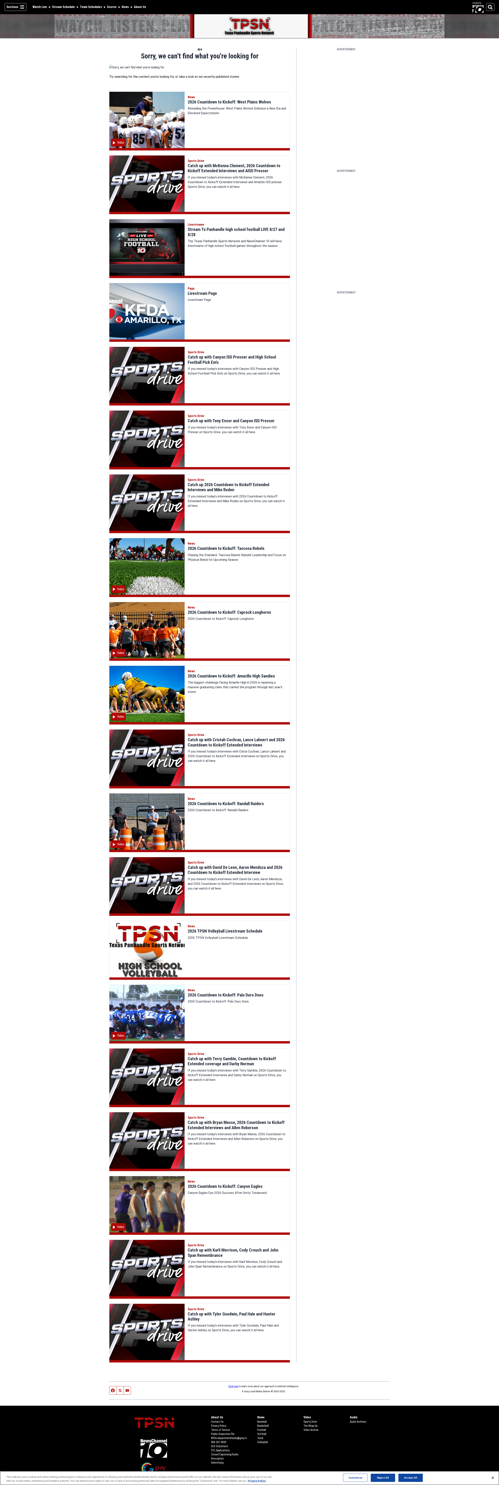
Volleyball (262, 1442)
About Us (140, 7)
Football (261, 1429)
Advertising (217, 1462)
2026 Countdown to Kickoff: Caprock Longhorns (229, 612)
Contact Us (217, 1421)
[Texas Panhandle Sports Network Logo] (249, 26)
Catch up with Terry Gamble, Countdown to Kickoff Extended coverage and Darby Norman (232, 1061)
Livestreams (196, 224)
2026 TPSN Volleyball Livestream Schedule (225, 931)
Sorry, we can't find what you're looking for (199, 56)
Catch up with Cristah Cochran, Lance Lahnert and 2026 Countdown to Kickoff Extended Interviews (236, 742)
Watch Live (40, 7)
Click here (233, 1386)
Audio (353, 1417)
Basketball (263, 1425)
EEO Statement (219, 1446)
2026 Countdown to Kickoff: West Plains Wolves (229, 102)
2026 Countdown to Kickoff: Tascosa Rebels (226, 548)
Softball (261, 1434)
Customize (355, 1477)
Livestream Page (202, 293)
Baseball (262, 1421)
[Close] (492, 1478)
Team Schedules (91, 7)
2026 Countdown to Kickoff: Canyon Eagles (225, 1186)
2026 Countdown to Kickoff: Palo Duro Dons (226, 995)
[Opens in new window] (154, 1448)
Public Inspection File (222, 1434)
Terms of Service (220, 1429)
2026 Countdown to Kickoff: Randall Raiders (226, 803)
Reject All (383, 1477)
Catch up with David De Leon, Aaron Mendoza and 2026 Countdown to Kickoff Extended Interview (235, 870)
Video (307, 1417)
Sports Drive (196, 161)
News (125, 7)
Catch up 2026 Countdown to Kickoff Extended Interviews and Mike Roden (228, 487)
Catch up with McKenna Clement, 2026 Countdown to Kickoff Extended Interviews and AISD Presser (234, 168)
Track (260, 1438)
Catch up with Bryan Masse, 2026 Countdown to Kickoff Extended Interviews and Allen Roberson (236, 1125)
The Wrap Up (310, 1425)
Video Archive (311, 1429)
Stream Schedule (63, 7)
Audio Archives (358, 1421)
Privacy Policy (218, 1425)
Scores (112, 7)
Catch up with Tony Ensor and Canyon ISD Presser (231, 420)
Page (191, 288)
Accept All (410, 1477)
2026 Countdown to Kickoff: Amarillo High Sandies (231, 676)
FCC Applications (220, 1450)
